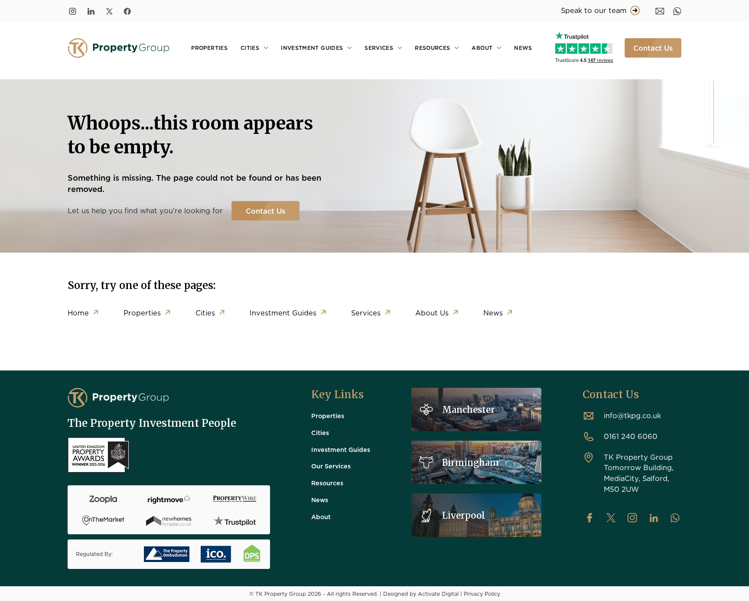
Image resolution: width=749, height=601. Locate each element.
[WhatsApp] (677, 10)
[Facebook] (127, 10)
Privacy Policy (482, 593)
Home (78, 312)
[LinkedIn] (91, 10)
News (523, 47)
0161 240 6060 (631, 436)
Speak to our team (594, 10)
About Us (432, 312)
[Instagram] (73, 10)
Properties (209, 47)
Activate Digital (438, 593)
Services (379, 47)
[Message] (659, 10)
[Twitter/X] (109, 10)
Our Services (331, 466)
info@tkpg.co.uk (632, 415)
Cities (250, 47)
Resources (432, 47)
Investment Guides (312, 47)
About (482, 47)
